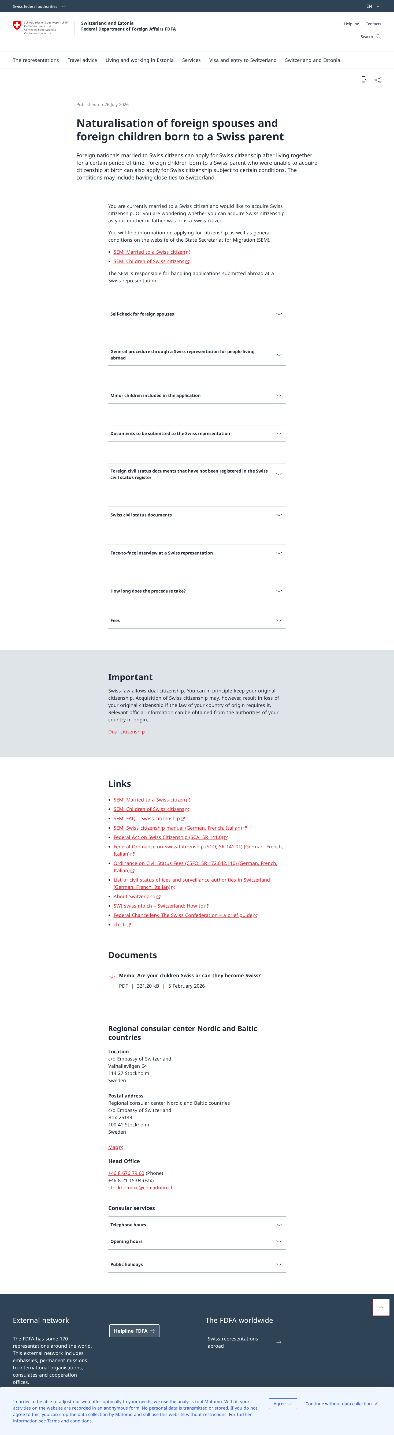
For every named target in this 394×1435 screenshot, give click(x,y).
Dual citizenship (126, 731)
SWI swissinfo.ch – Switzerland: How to (158, 905)
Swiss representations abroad (233, 1342)
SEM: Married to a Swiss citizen (149, 252)
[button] (36, 60)
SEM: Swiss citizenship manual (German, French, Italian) (178, 828)
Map (113, 1147)
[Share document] (377, 79)
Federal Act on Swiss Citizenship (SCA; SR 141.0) (168, 837)
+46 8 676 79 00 (126, 1173)
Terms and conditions (69, 1421)
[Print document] (363, 79)
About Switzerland (134, 896)
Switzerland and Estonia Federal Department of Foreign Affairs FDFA (128, 26)
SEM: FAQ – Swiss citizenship (147, 818)
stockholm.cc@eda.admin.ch (141, 1187)
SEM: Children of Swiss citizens (149, 261)
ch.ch (120, 924)
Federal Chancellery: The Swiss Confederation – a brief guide (183, 915)
